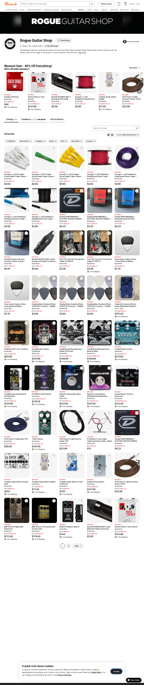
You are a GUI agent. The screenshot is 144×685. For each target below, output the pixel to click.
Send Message (52, 46)
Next (77, 546)
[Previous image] (7, 82)
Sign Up (131, 4)
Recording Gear (66, 10)
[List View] (112, 135)
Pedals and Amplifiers (34, 10)
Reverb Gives (124, 10)
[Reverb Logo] (11, 4)
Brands (89, 10)
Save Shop (65, 40)
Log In (138, 4)
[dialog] (72, 671)
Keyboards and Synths (51, 10)
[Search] (91, 3)
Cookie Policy (96, 672)
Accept (116, 671)
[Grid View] (108, 135)
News (96, 10)
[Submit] (137, 128)
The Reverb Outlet (11, 10)
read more (82, 52)
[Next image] (22, 82)
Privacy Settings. (64, 675)
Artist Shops (114, 10)
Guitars (22, 10)
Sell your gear (106, 4)
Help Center (135, 10)
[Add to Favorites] (22, 75)
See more (133, 68)
